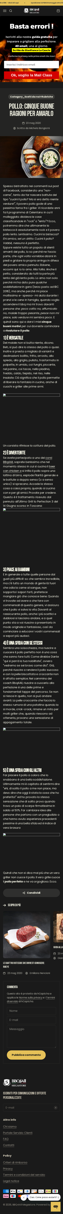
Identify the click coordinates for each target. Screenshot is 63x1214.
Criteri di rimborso (15, 1162)
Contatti (8, 1145)
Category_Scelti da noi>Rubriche (31, 96)
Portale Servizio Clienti (17, 1133)
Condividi (33, 893)
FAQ (5, 1139)
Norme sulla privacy (30, 997)
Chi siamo (10, 1126)
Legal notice (11, 1181)
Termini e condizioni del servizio (24, 1175)
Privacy (8, 1169)
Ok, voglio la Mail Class (31, 75)
